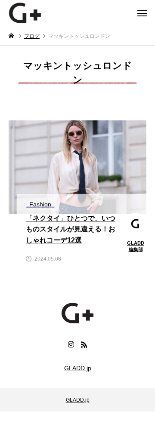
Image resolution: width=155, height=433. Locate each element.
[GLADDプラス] (25, 13)
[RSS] (84, 344)
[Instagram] (71, 344)
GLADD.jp (77, 368)
